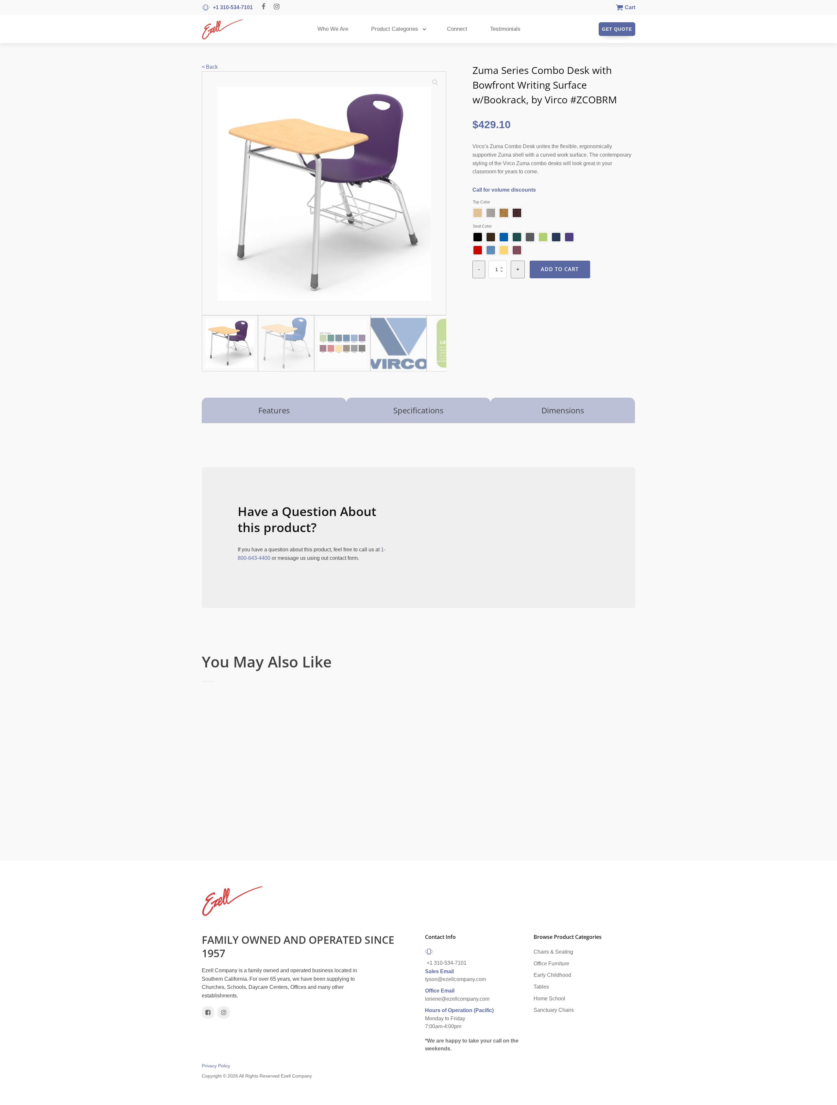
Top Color (481, 202)
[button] (435, 82)
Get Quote (617, 29)
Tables (541, 987)
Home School (549, 998)
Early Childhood (552, 975)
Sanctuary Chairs (554, 1010)
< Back (210, 67)
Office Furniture (551, 963)
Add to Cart (560, 269)
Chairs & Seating (553, 952)
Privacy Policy (216, 1065)
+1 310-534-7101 (447, 963)
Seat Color (482, 226)
